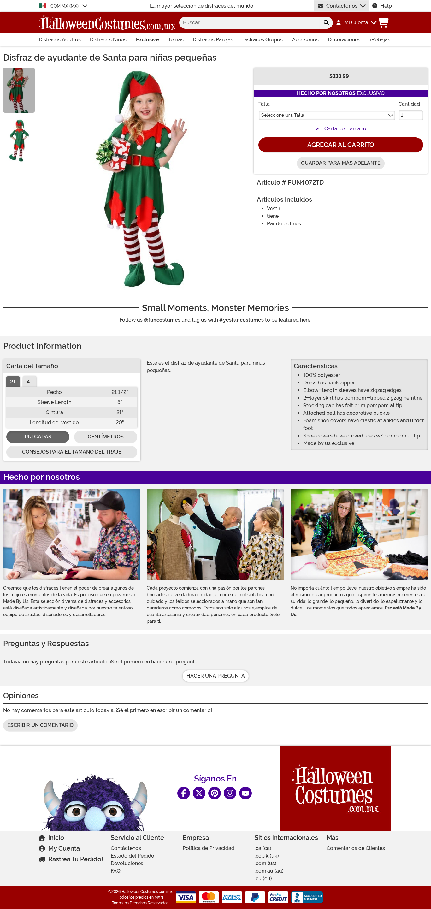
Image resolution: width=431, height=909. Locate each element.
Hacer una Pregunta (215, 676)
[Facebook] (183, 793)
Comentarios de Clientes (356, 848)
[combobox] (249, 23)
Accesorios (305, 40)
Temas (176, 40)
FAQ (116, 871)
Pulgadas (38, 437)
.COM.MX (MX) (65, 6)
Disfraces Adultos (60, 40)
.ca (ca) (263, 848)
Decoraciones (344, 40)
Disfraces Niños (108, 40)
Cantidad (409, 104)
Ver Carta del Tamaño (340, 129)
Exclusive (147, 40)
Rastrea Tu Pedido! (75, 859)
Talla (264, 104)
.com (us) (265, 863)
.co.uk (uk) (267, 856)
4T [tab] (29, 382)
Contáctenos (341, 6)
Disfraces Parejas (213, 40)
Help (386, 6)
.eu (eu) (263, 879)
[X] (199, 793)
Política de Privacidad (208, 848)
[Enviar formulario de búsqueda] (326, 23)
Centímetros (106, 437)
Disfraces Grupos (262, 40)
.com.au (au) (269, 871)
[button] (356, 23)
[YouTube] (245, 793)
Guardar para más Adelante (341, 163)
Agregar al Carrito (340, 145)
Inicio (56, 837)
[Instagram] (230, 793)
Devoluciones (127, 863)
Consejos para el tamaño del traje (71, 452)
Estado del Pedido (132, 856)
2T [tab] (13, 382)
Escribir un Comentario (40, 725)
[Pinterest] (214, 793)
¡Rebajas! (381, 40)
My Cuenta (64, 848)
